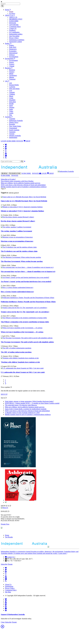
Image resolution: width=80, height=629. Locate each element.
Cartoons (12, 87)
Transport (12, 79)
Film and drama (14, 88)
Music (11, 96)
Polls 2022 (12, 47)
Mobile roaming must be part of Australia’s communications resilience (24, 187)
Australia (8, 117)
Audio (11, 113)
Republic (12, 124)
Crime (11, 98)
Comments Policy (15, 26)
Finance (11, 72)
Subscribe (4, 564)
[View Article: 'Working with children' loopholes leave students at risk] (20, 358)
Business (8, 68)
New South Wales (15, 126)
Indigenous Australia (16, 120)
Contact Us (10, 557)
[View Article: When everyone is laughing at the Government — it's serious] (21, 328)
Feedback (12, 30)
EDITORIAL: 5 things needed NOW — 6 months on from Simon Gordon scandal (32, 403)
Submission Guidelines (16, 40)
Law (10, 90)
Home (7, 10)
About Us (8, 584)
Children (12, 94)
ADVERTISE (14, 25)
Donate (10, 564)
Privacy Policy (14, 38)
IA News (12, 13)
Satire (11, 109)
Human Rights (14, 85)
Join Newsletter (14, 36)
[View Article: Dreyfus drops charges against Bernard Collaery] (17, 217)
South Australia (14, 130)
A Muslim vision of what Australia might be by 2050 (22, 413)
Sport (11, 105)
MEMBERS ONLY (15, 19)
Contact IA (12, 28)
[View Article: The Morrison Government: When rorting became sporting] (21, 257)
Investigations (13, 57)
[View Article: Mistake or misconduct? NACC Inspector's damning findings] (22, 207)
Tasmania (12, 132)
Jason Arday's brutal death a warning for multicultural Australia (25, 409)
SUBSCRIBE (13, 21)
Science (11, 64)
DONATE (12, 23)
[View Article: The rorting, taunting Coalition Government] (16, 227)
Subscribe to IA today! (8, 179)
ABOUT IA (9, 15)
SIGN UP (4, 394)
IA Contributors (14, 32)
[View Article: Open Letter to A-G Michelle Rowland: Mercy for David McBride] (23, 197)
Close (3, 622)
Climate (11, 66)
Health (11, 104)
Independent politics (15, 34)
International (13, 53)
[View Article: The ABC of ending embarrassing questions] (16, 348)
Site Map (8, 592)
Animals (12, 92)
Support (13, 614)
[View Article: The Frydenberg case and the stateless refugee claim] (19, 247)
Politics (7, 43)
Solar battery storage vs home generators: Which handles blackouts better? (29, 401)
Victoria (11, 134)
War (10, 115)
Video (11, 111)
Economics (12, 51)
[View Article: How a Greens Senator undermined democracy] (17, 287)
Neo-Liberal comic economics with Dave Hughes (17, 181)
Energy (11, 62)
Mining (11, 77)
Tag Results (9, 537)
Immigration (13, 137)
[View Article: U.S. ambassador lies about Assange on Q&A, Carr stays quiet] (22, 368)
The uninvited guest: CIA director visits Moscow (21, 405)
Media (11, 73)
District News (13, 122)
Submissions (9, 586)
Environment (9, 58)
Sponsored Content (15, 41)
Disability (12, 100)
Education (12, 102)
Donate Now (5, 524)
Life (6, 81)
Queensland (13, 128)
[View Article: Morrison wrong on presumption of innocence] (17, 237)
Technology (13, 75)
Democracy (13, 49)
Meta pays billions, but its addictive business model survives (20, 183)
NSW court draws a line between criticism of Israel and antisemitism (23, 185)
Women (11, 107)
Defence (12, 55)
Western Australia (15, 135)
